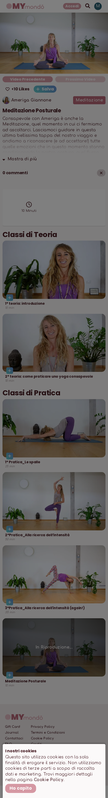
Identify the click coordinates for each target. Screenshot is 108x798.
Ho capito (21, 788)
